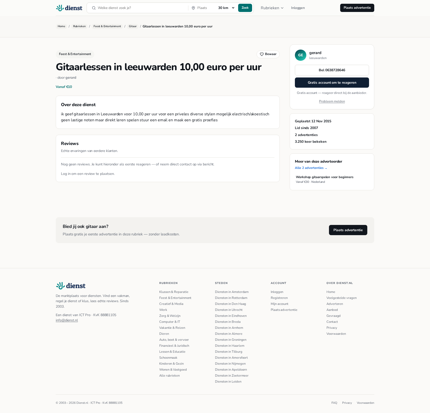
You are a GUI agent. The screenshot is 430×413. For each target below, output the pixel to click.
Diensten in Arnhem (229, 328)
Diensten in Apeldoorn (231, 369)
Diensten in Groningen (230, 340)
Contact (332, 322)
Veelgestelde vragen (341, 298)
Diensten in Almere (228, 334)
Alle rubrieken (169, 375)
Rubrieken (270, 8)
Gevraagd (333, 316)
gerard (70, 77)
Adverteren (334, 304)
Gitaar (133, 26)
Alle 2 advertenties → (311, 168)
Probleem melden (332, 101)
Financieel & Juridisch (174, 346)
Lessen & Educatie (172, 351)
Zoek (245, 7)
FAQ (334, 403)
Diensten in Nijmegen (230, 363)
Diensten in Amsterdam (232, 292)
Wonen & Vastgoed (173, 369)
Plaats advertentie (357, 7)
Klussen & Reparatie (173, 292)
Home (61, 26)
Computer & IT (169, 322)
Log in (66, 173)
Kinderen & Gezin (171, 363)
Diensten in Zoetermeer (232, 375)
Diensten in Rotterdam (231, 298)
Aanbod (332, 310)
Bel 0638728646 (332, 70)
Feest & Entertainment (107, 26)
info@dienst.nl (67, 320)
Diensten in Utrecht (228, 310)
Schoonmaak (168, 357)
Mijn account (279, 304)
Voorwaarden (336, 334)
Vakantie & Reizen (172, 328)
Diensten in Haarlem (229, 346)
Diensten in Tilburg (228, 351)
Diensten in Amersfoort (231, 357)
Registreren (279, 298)
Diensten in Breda (228, 322)
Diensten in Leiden (228, 381)
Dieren (164, 334)
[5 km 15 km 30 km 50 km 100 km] (226, 8)
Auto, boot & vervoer (174, 340)
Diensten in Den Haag (230, 304)
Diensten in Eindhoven (231, 316)
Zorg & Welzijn (169, 316)
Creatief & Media (171, 304)
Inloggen (298, 7)
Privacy (331, 328)
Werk (163, 310)
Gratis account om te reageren (332, 82)
